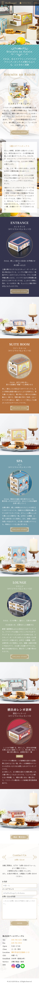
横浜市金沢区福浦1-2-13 (20, 952)
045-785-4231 (16, 940)
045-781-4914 (16, 943)
